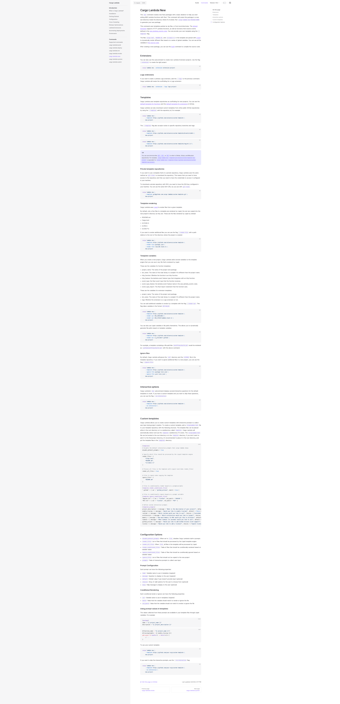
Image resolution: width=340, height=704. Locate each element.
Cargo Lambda (114, 3)
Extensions (216, 12)
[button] (118, 8)
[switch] (224, 3)
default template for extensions (177, 104)
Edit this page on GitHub (149, 682)
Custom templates (218, 19)
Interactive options (218, 17)
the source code (153, 43)
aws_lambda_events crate (158, 31)
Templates (215, 14)
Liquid (198, 38)
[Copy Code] (198, 68)
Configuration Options (219, 22)
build (173, 47)
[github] (230, 2)
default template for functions (150, 104)
